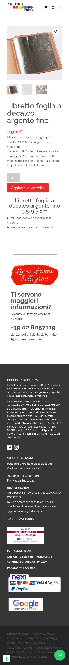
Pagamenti (43, 557)
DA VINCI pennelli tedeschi (29, 423)
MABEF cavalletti (33, 401)
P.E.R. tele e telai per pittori (41, 430)
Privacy (42, 561)
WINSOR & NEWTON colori (22, 412)
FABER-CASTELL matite (32, 426)
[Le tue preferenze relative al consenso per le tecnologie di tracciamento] (6, 658)
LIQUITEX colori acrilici (43, 408)
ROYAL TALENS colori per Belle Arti (27, 433)
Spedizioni (27, 557)
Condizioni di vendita (21, 561)
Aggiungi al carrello (28, 188)
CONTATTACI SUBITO (20, 518)
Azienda (12, 557)
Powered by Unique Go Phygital (27, 657)
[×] (59, 655)
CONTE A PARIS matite (34, 405)
